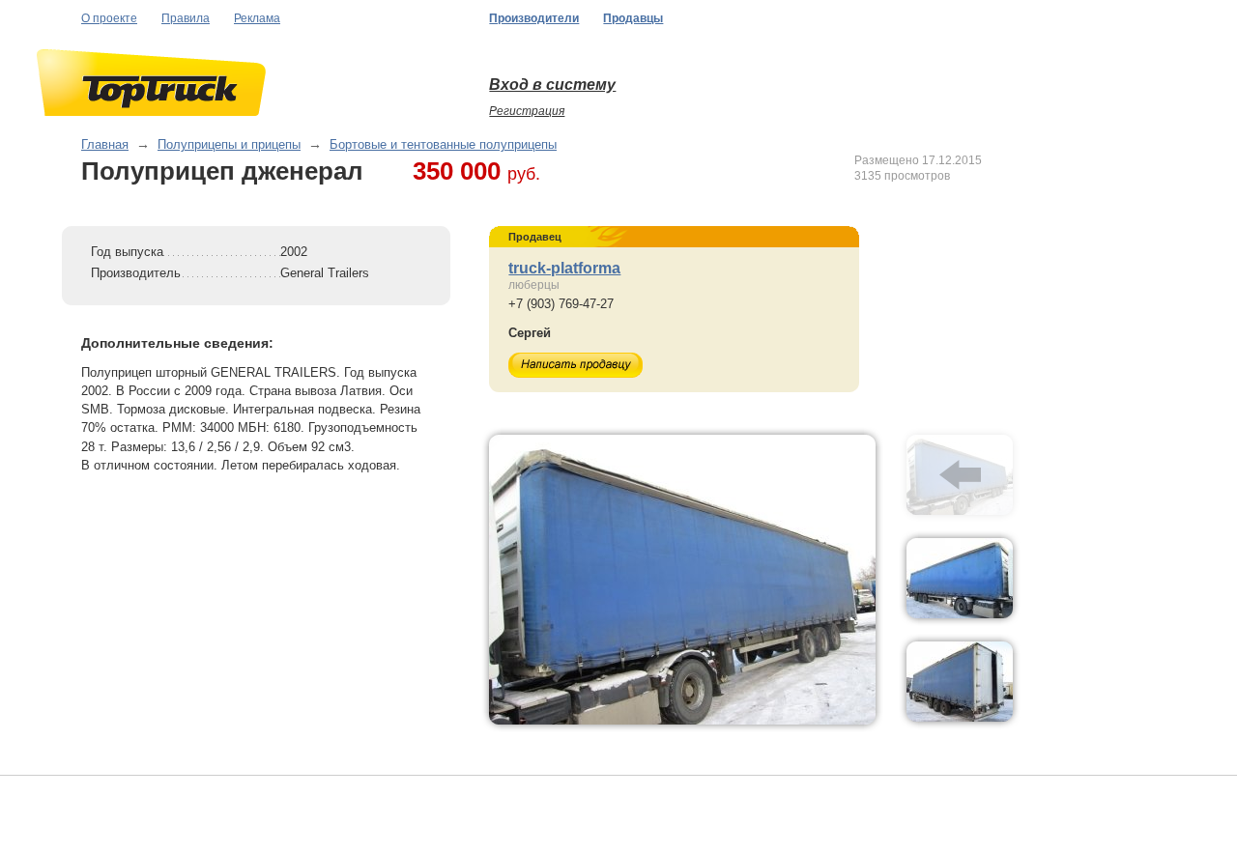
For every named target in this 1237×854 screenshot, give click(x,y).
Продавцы (633, 18)
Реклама (257, 18)
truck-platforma (564, 268)
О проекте (109, 18)
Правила (185, 18)
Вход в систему (552, 84)
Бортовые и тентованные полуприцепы (443, 144)
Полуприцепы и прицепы (229, 144)
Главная (105, 144)
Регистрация (526, 111)
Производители (534, 18)
